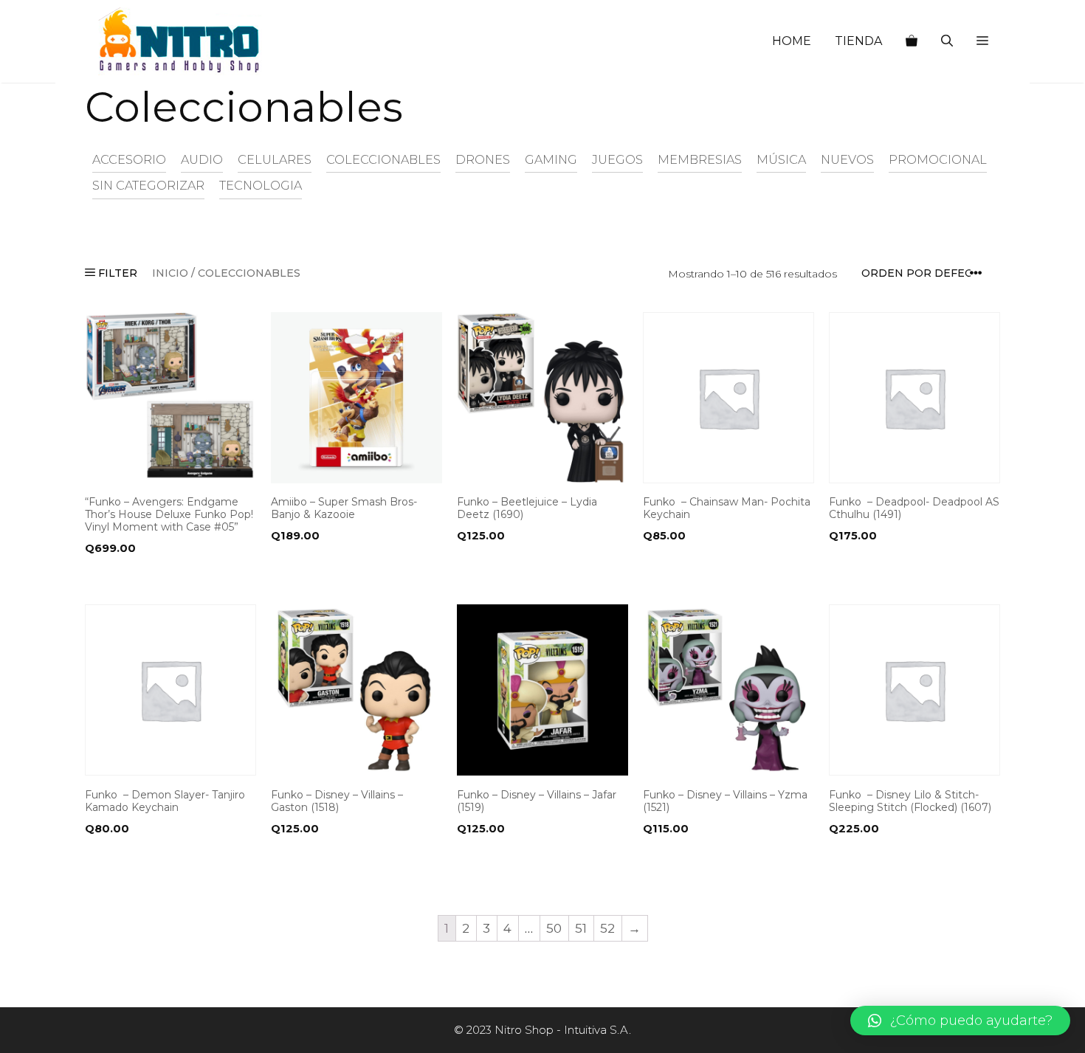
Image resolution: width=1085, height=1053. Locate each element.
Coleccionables (383, 159)
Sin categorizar (148, 185)
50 (554, 928)
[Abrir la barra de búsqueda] (947, 41)
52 (607, 928)
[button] (982, 41)
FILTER (116, 273)
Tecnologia (260, 185)
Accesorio (129, 159)
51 (581, 928)
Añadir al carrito (142, 577)
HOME (791, 41)
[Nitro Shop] (180, 41)
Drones (482, 159)
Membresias (700, 159)
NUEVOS (847, 159)
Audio (202, 159)
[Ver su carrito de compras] (911, 41)
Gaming (551, 159)
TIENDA (858, 41)
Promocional (938, 159)
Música (781, 159)
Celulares (274, 159)
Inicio (170, 273)
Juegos (617, 159)
